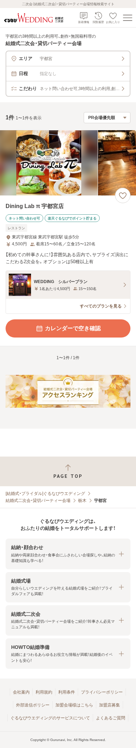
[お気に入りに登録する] (122, 195)
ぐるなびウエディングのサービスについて (50, 718)
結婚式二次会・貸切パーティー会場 (38, 500)
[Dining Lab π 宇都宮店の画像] (68, 162)
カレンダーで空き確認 (73, 328)
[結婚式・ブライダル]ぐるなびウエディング (45, 493)
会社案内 (21, 692)
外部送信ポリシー (33, 705)
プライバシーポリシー (102, 692)
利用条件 (66, 692)
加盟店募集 (109, 705)
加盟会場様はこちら (74, 705)
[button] (68, 554)
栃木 (82, 500)
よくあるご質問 (110, 718)
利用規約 (44, 692)
